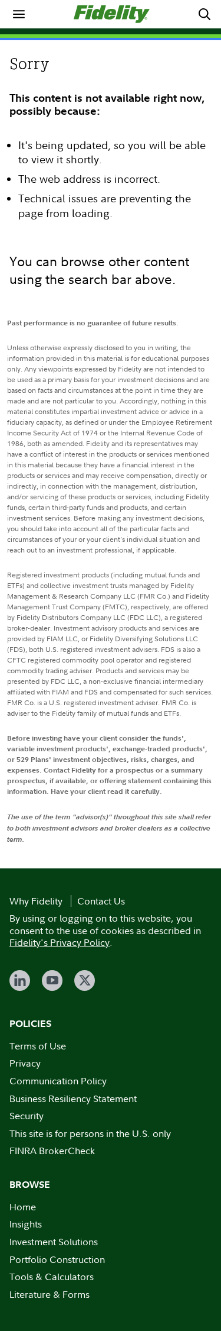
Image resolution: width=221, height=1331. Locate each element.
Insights (25, 1223)
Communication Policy (58, 1080)
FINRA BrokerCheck (52, 1150)
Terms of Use (37, 1045)
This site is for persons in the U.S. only (90, 1133)
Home (22, 1206)
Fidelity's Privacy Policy (59, 942)
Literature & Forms (49, 1294)
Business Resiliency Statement (73, 1098)
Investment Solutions (53, 1241)
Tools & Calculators (51, 1276)
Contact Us (101, 900)
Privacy (25, 1063)
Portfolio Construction (57, 1259)
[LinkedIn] (19, 980)
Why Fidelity (35, 900)
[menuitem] (19, 14)
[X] (84, 980)
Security (26, 1115)
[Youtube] (52, 980)
